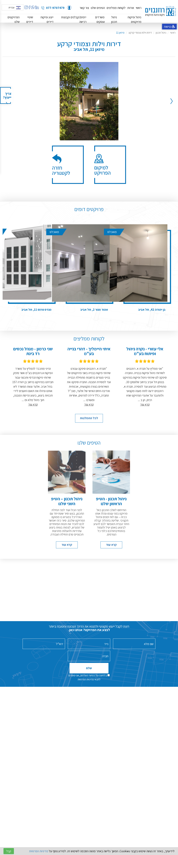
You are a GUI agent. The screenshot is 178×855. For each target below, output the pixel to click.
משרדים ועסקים (100, 19)
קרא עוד (111, 545)
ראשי (138, 7)
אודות (130, 7)
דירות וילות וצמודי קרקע (140, 32)
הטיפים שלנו (98, 7)
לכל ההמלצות (89, 418)
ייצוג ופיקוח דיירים (47, 19)
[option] (89, 101)
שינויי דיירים (29, 19)
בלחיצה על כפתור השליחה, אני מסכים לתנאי (87, 677)
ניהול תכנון (114, 19)
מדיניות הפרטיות (86, 679)
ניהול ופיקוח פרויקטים (134, 19)
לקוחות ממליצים (116, 7)
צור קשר (84, 7)
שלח (89, 668)
